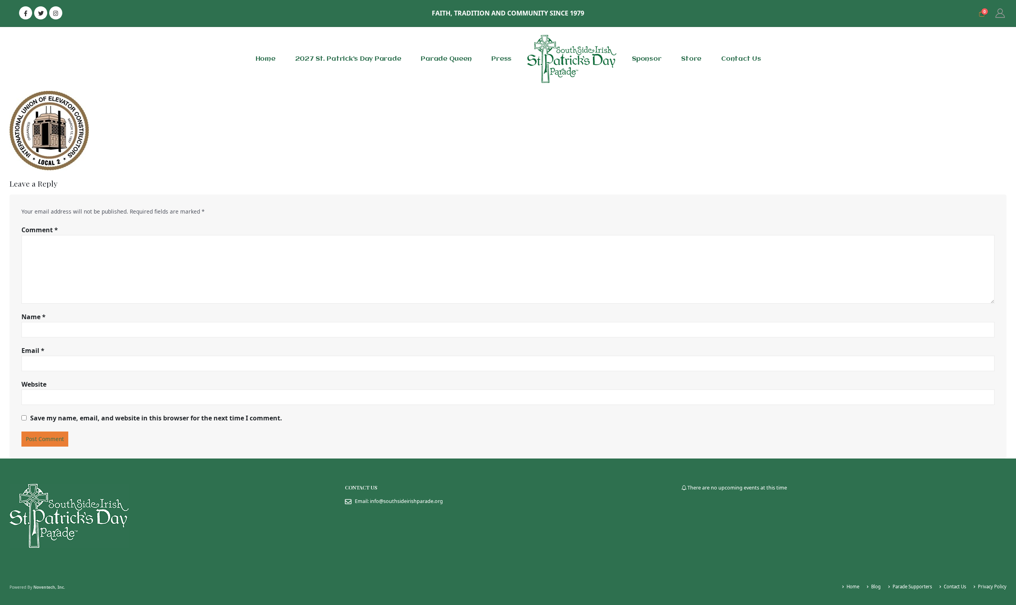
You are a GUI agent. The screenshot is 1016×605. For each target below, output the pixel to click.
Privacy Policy (992, 587)
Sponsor (646, 59)
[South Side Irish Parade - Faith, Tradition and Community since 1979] (571, 59)
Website (33, 384)
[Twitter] (40, 12)
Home (265, 59)
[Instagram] (55, 12)
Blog (876, 587)
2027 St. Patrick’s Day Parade (348, 59)
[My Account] (999, 13)
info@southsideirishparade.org (406, 501)
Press (501, 59)
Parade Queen (446, 59)
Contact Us (741, 59)
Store (691, 59)
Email (32, 350)
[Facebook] (25, 12)
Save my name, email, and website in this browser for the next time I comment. (156, 418)
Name (33, 316)
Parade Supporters (912, 587)
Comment (39, 229)
